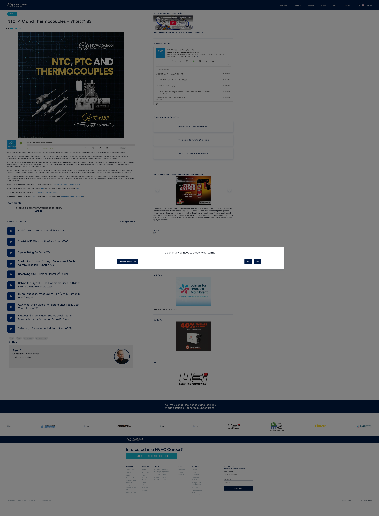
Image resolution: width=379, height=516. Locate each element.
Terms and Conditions (127, 261)
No (258, 261)
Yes (248, 261)
